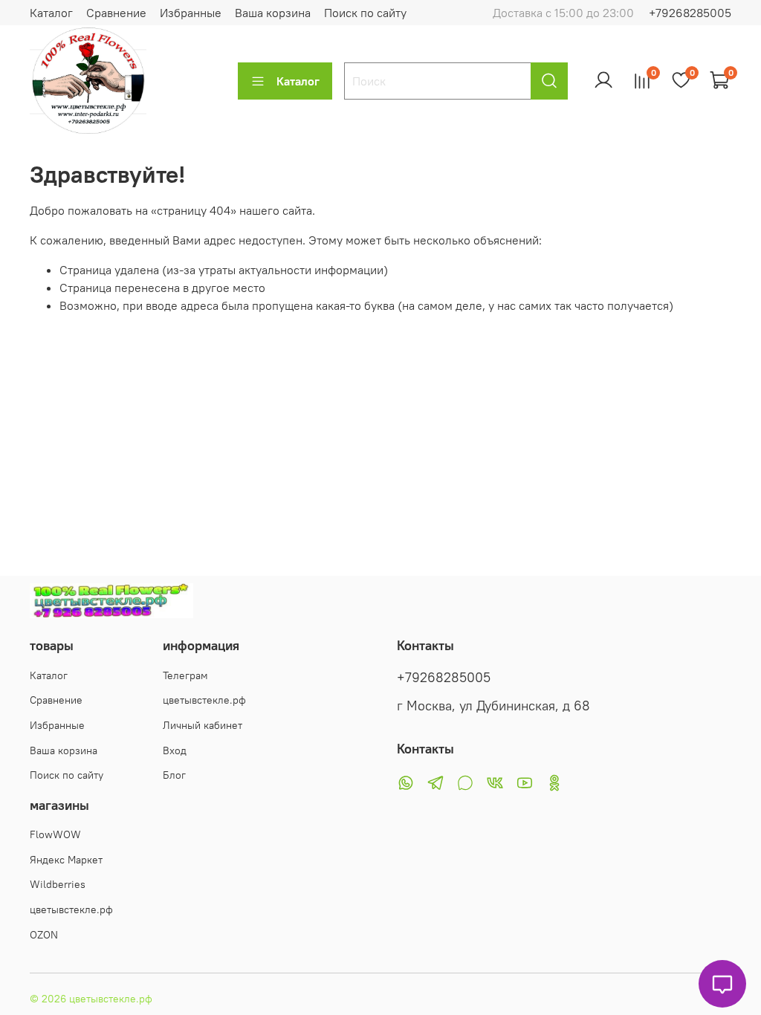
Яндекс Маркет (66, 859)
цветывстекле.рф (204, 700)
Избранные (190, 12)
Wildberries (57, 884)
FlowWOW (55, 834)
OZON (44, 934)
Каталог (51, 12)
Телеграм (185, 675)
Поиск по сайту (365, 12)
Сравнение (116, 12)
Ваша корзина (273, 12)
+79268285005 (690, 12)
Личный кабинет (202, 725)
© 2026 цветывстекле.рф (91, 998)
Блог (174, 775)
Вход (175, 750)
